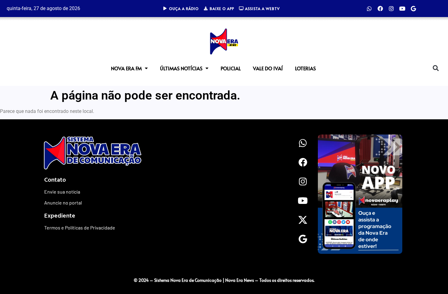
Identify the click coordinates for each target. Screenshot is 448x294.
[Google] (413, 8)
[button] (435, 68)
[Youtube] (402, 8)
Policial (231, 68)
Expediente (59, 215)
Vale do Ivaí (268, 68)
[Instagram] (391, 8)
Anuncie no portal (63, 202)
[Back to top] (431, 267)
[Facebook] (380, 8)
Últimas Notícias (181, 68)
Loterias (305, 68)
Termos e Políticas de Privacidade (79, 227)
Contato (55, 179)
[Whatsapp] (369, 8)
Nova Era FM (126, 68)
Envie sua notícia (62, 191)
